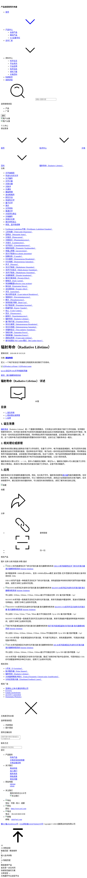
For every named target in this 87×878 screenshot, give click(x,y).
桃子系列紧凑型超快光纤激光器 (60, 626)
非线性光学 (9, 200)
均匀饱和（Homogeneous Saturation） (19, 262)
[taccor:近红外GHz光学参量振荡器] (16, 366)
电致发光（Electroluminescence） (18, 297)
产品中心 (9, 30)
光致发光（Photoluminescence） (17, 240)
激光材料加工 (10, 222)
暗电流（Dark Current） (14, 281)
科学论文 (13, 61)
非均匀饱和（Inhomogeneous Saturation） (21, 327)
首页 (7, 12)
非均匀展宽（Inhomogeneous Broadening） (21, 324)
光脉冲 (8, 186)
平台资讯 (13, 63)
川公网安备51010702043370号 (31, 824)
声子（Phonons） (12, 264)
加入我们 (13, 771)
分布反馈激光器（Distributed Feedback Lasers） (23, 679)
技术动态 (13, 69)
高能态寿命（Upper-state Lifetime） (19, 338)
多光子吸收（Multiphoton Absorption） (20, 267)
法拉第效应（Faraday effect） (16, 289)
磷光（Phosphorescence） (15, 300)
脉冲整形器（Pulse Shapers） (16, 671)
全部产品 (13, 32)
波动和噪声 (9, 195)
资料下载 (13, 72)
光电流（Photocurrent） (14, 237)
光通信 (8, 189)
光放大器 (9, 184)
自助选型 (9, 80)
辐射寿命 (4, 429)
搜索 (3, 116)
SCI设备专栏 (15, 38)
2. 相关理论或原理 (12, 415)
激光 (7, 205)
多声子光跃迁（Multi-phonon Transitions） (21, 270)
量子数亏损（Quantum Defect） (17, 322)
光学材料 (9, 208)
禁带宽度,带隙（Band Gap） (16, 303)
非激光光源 (9, 219)
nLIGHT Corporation (13, 695)
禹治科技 (13, 768)
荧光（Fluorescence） (13, 313)
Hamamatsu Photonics (13, 697)
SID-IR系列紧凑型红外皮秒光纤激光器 (68, 645)
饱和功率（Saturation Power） (17, 332)
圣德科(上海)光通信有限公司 (16, 688)
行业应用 (13, 66)
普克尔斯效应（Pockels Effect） (17, 278)
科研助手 (9, 77)
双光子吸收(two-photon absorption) (18, 254)
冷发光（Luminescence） (15, 243)
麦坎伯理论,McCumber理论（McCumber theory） (24, 341)
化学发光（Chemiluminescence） (18, 245)
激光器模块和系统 (12, 569)
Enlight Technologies (13, 693)
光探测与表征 (10, 214)
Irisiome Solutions (26, 569)
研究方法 (9, 197)
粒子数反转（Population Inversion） (19, 305)
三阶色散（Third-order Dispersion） (19, 232)
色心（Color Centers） (14, 311)
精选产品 (13, 35)
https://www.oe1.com (18, 809)
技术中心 (43, 148)
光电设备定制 (15, 763)
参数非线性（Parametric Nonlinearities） (20, 248)
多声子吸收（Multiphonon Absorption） (20, 273)
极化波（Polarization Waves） (16, 286)
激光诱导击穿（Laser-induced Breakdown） (22, 294)
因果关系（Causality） (14, 256)
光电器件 (9, 216)
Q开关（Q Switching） (14, 668)
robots (12, 786)
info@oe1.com (16, 819)
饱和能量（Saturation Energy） (17, 335)
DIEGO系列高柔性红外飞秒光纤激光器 (69, 566)
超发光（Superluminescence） (16, 316)
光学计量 (9, 181)
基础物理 (9, 192)
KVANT (8, 691)
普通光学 (9, 211)
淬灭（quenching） (12, 292)
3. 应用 (8, 418)
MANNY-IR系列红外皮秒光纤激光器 (66, 588)
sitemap (12, 784)
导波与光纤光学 (11, 176)
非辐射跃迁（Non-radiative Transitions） (20, 330)
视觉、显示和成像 (12, 225)
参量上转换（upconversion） (16, 251)
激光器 (65, 475)
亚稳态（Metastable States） (16, 235)
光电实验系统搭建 (17, 760)
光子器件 (9, 178)
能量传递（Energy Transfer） (16, 308)
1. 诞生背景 (9, 413)
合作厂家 (9, 40)
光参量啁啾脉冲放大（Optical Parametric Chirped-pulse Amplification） (32, 677)
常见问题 (13, 779)
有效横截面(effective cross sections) (18, 283)
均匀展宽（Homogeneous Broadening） (20, 259)
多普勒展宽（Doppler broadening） (19, 275)
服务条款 (13, 774)
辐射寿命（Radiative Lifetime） (51, 166)
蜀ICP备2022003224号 (9, 824)
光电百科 (13, 74)
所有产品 (13, 757)
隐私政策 (13, 776)
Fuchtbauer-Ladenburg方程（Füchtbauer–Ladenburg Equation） (29, 229)
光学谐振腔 (9, 173)
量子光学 (9, 203)
